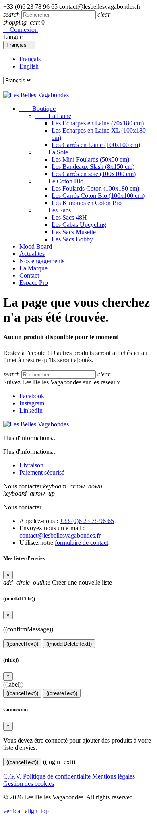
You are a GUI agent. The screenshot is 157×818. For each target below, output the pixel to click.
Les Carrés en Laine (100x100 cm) (96, 144)
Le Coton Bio (59, 181)
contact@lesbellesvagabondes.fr (60, 535)
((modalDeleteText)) (69, 644)
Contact (29, 275)
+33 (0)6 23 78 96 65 (87, 520)
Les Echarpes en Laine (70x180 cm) (98, 123)
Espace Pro (33, 282)
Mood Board (35, 246)
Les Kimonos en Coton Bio (87, 202)
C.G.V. (12, 776)
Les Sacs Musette (74, 231)
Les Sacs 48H (69, 217)
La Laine (53, 115)
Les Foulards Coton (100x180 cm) (95, 188)
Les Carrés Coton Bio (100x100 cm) (98, 195)
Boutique (37, 108)
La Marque (33, 268)
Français (30, 59)
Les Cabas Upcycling (79, 224)
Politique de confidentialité (57, 776)
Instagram (31, 403)
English (29, 66)
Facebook (31, 395)
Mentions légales (113, 776)
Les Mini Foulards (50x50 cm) (90, 159)
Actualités (32, 253)
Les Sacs (53, 210)
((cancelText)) (22, 644)
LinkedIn (31, 410)
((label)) (13, 684)
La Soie (51, 152)
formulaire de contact (81, 542)
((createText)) (61, 693)
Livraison (31, 465)
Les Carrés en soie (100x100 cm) (94, 173)
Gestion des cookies (28, 783)
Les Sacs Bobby (72, 239)
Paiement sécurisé (41, 472)
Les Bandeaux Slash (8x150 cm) (93, 166)
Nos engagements (41, 260)
